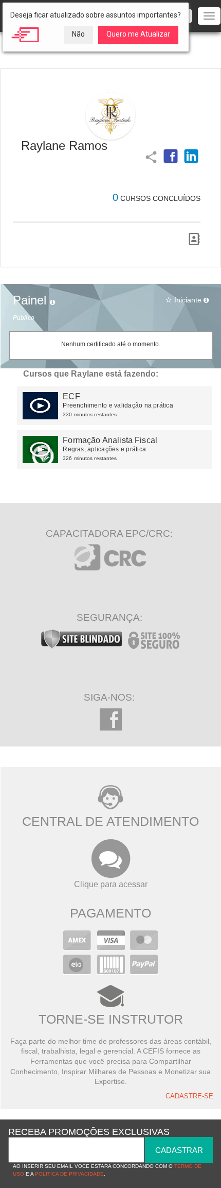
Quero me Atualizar (138, 34)
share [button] (150, 156)
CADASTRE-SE (189, 1096)
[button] (170, 156)
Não (78, 34)
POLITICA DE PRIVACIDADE (69, 1174)
